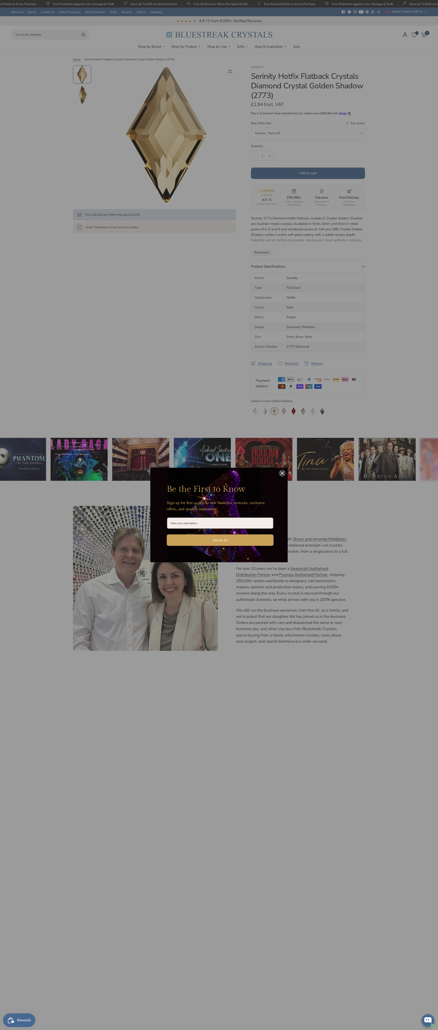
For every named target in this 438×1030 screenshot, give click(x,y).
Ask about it (418, 1002)
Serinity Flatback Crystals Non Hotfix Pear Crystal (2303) (411, 984)
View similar (393, 1002)
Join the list (220, 540)
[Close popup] (430, 967)
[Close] (282, 473)
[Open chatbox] (428, 1020)
